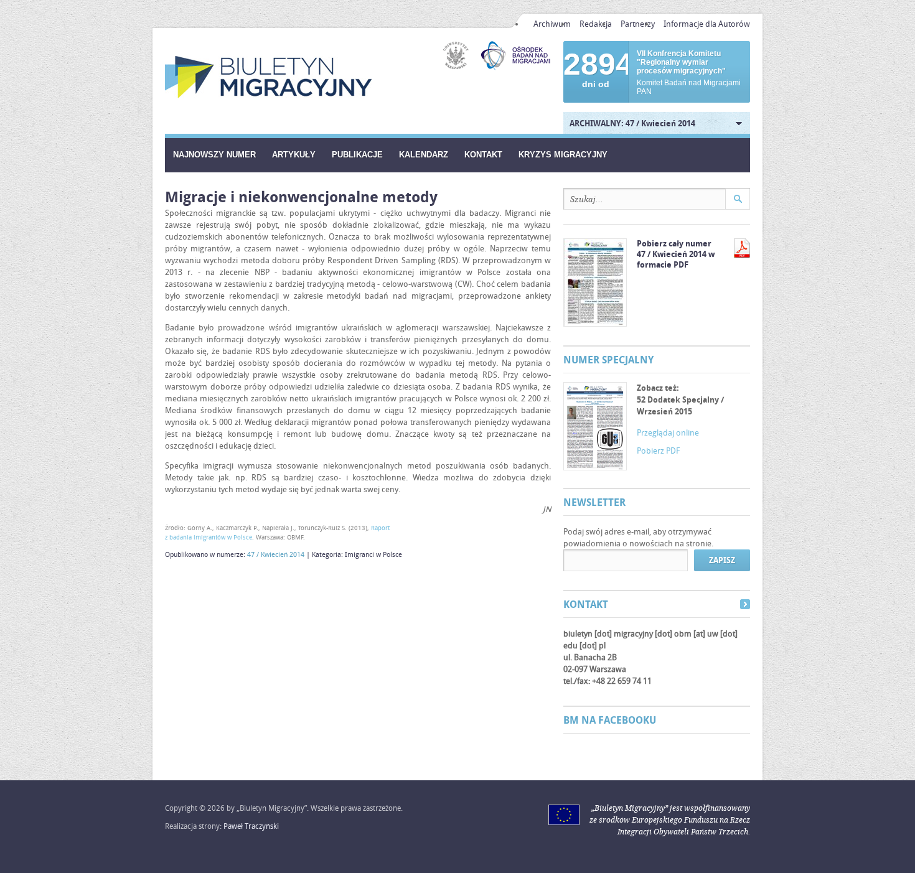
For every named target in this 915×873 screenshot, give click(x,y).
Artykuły (294, 154)
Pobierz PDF (658, 450)
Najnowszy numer (214, 154)
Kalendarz (423, 154)
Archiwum (552, 24)
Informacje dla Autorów (707, 24)
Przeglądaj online (668, 432)
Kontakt (483, 154)
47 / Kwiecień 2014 (275, 554)
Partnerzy (638, 24)
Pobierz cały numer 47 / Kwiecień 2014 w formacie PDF (676, 253)
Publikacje (357, 154)
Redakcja (596, 24)
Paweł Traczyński (251, 826)
